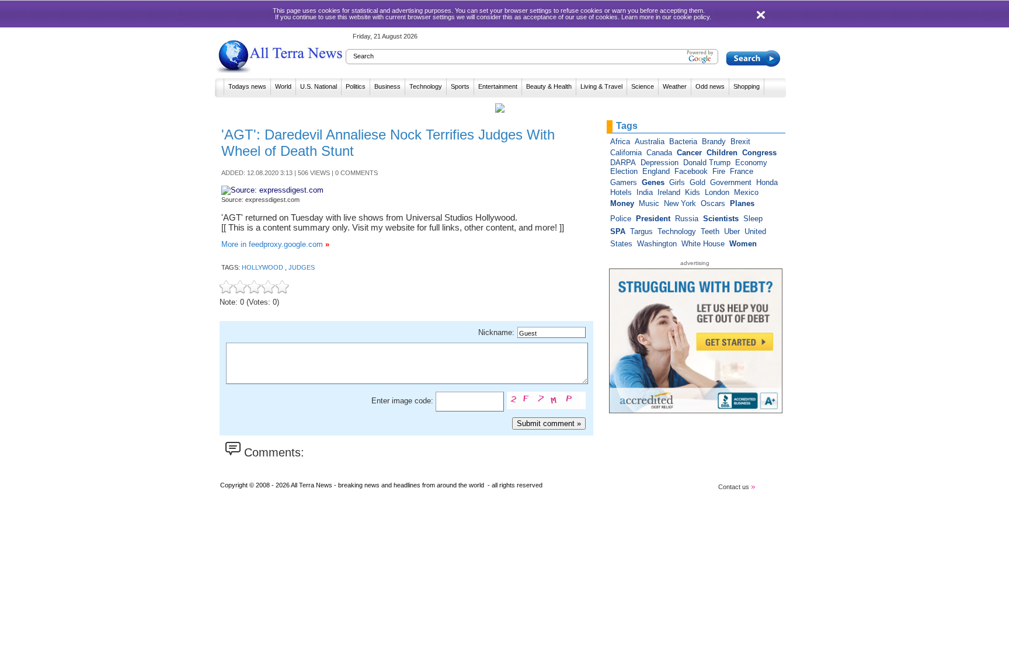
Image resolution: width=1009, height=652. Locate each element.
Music (649, 203)
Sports (460, 86)
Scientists (721, 218)
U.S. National (318, 86)
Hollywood (263, 267)
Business (387, 86)
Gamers (623, 182)
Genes (653, 182)
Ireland (668, 192)
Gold (697, 182)
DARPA (623, 162)
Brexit (740, 141)
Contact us (734, 486)
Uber (732, 231)
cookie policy (691, 16)
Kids (692, 192)
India (644, 192)
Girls (677, 182)
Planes (742, 203)
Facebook (691, 171)
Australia (649, 141)
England (656, 171)
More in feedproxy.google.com (275, 244)
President (653, 218)
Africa (620, 141)
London (717, 192)
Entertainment (497, 86)
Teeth (710, 231)
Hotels (621, 192)
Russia (686, 218)
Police (620, 218)
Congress (759, 152)
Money (622, 203)
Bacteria (683, 141)
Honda (767, 182)
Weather (675, 86)
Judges (301, 267)
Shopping (746, 86)
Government (730, 182)
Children (722, 152)
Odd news (710, 86)
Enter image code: (403, 400)
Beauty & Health (549, 86)
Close (762, 15)
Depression (660, 162)
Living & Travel (601, 86)
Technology (425, 86)
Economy (751, 162)
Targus (641, 231)
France (741, 171)
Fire (718, 171)
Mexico (746, 192)
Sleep (753, 218)
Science (642, 86)
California (626, 152)
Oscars (713, 203)
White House (703, 243)
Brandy (714, 141)
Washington (657, 243)
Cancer (689, 152)
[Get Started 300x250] (698, 410)
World (283, 86)
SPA (617, 231)
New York (680, 203)
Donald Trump (706, 162)
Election (624, 171)
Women (743, 243)
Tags (627, 126)
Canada (659, 152)
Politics (356, 86)
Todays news (247, 86)
